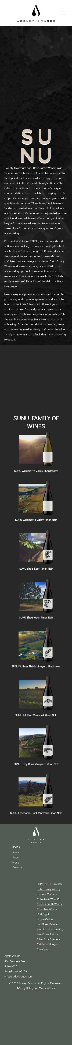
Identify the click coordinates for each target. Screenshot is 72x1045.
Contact (17, 867)
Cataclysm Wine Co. (49, 899)
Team (15, 857)
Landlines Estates (48, 924)
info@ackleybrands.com (18, 976)
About (15, 852)
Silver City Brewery (48, 939)
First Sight (43, 914)
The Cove (42, 949)
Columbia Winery (47, 909)
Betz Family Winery (48, 889)
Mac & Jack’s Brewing (50, 929)
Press (15, 862)
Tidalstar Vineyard (48, 944)
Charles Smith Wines (49, 904)
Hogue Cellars (45, 919)
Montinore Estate (47, 934)
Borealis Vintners (47, 894)
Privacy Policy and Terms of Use (36, 988)
